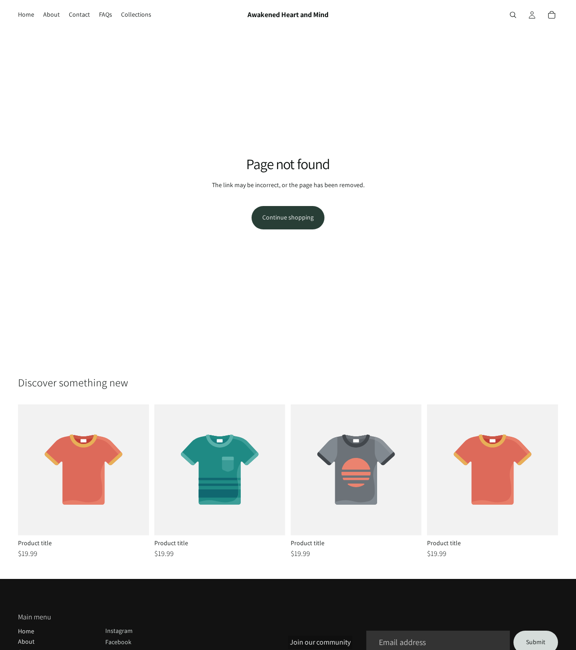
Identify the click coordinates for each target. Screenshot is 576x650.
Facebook (118, 642)
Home (26, 631)
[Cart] (552, 15)
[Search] (513, 15)
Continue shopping (288, 217)
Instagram (119, 631)
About (26, 641)
